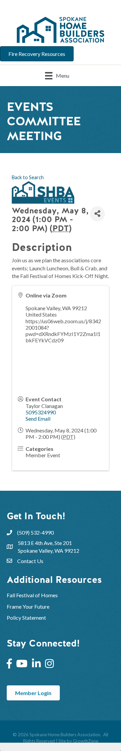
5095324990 (41, 412)
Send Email (38, 418)
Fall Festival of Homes (33, 595)
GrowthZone (85, 741)
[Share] (97, 213)
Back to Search (28, 177)
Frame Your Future (28, 606)
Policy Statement (26, 617)
